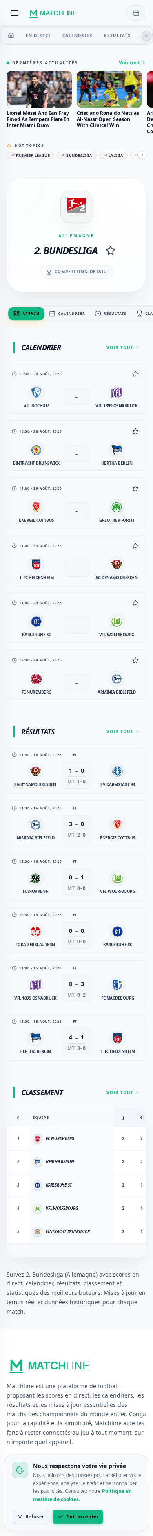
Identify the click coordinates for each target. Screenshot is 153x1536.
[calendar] (136, 13)
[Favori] (135, 374)
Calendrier (77, 35)
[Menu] (15, 13)
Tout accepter (82, 1516)
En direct (38, 35)
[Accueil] (11, 35)
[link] (76, 388)
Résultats (117, 35)
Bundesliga (79, 155)
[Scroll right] (146, 35)
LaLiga (116, 155)
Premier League (33, 155)
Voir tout (129, 62)
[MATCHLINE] (54, 13)
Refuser (34, 1516)
